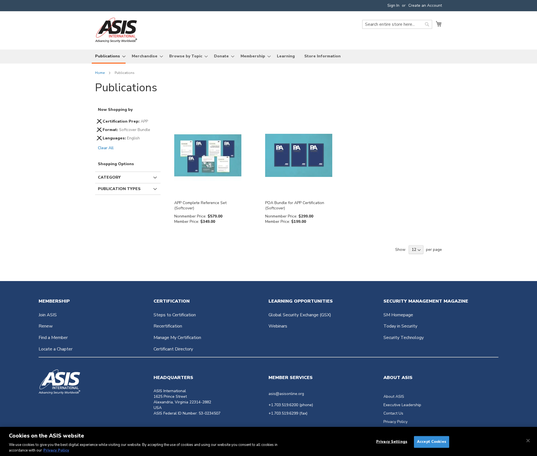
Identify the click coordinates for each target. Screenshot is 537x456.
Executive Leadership (402, 405)
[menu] (268, 57)
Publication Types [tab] (119, 188)
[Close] (528, 440)
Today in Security (400, 326)
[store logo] (116, 30)
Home (100, 73)
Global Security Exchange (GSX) (299, 315)
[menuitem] (109, 57)
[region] (268, 441)
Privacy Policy (395, 421)
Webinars (277, 326)
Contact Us (393, 413)
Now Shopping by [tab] (115, 109)
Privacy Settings (391, 441)
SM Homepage (398, 315)
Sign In (393, 5)
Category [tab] (109, 177)
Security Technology (403, 338)
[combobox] (397, 24)
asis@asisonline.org (286, 393)
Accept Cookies (431, 441)
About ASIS (393, 396)
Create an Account (425, 5)
